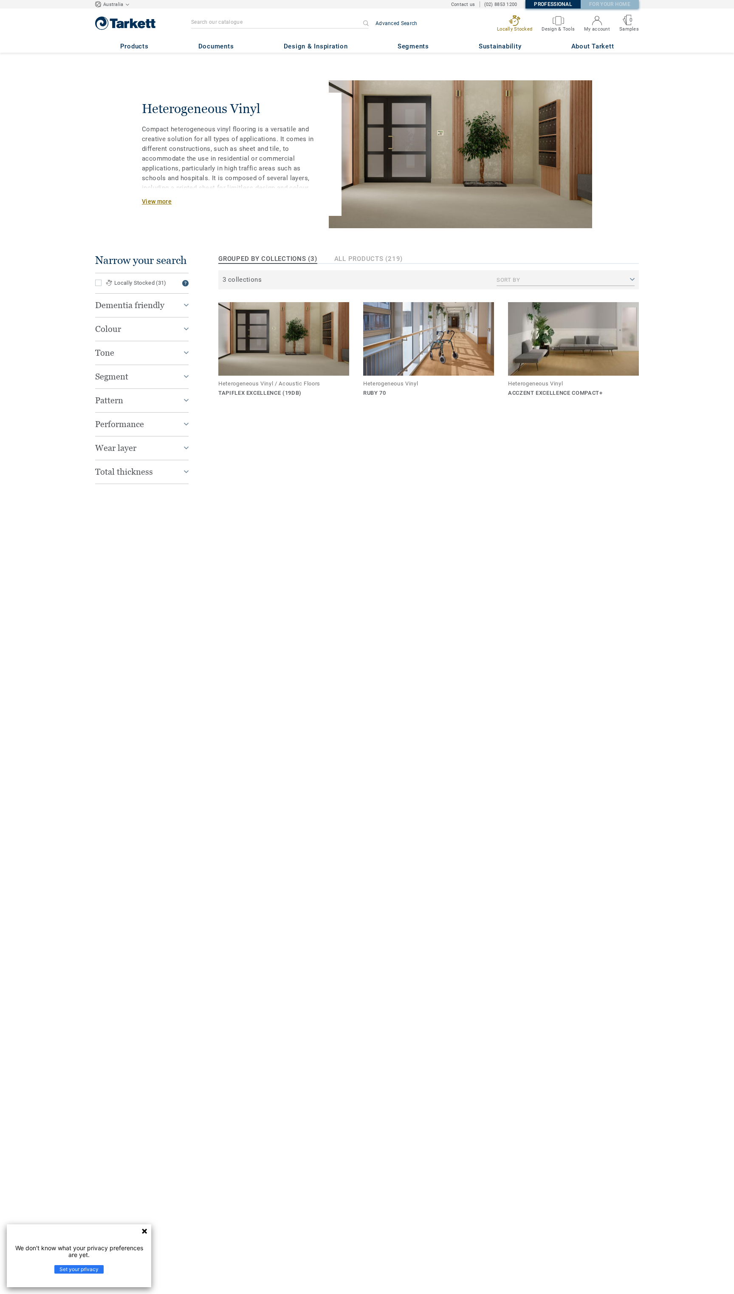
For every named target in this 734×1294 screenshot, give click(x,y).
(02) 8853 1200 (500, 4)
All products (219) (368, 259)
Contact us (463, 4)
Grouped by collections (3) (267, 259)
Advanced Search (396, 23)
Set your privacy (79, 1269)
